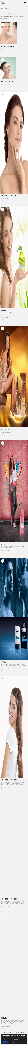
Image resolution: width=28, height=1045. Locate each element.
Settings (11, 1041)
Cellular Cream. (8, 81)
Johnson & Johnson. (9, 780)
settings (16, 1039)
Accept (5, 1041)
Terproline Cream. (9, 196)
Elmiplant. (5, 310)
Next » (22, 1032)
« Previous (7, 1032)
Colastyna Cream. (8, 46)
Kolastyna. (5, 429)
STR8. (3, 662)
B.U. (3, 544)
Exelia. (4, 1018)
